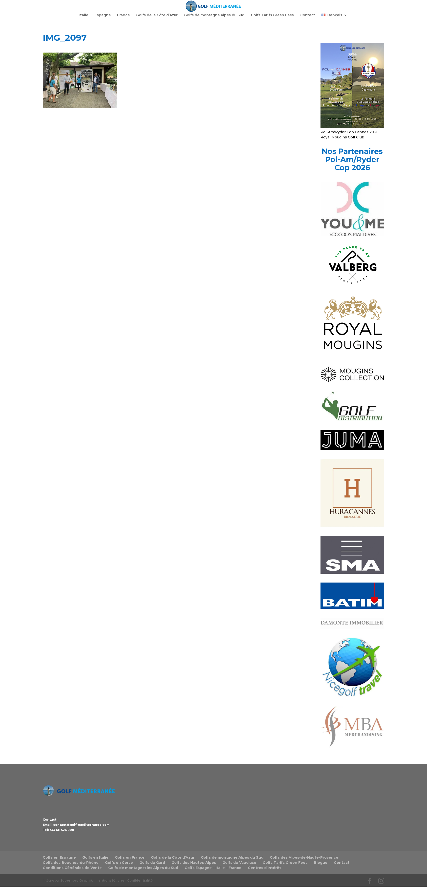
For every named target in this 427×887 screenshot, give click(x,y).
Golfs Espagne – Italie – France (213, 868)
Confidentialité (140, 880)
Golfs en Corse (119, 862)
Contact (307, 15)
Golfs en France (130, 857)
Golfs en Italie (95, 857)
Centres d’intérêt (264, 868)
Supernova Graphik (76, 880)
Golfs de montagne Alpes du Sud (214, 15)
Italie (83, 15)
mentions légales (110, 880)
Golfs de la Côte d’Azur (157, 15)
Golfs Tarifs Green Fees (272, 15)
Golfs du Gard (152, 862)
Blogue (320, 862)
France (123, 15)
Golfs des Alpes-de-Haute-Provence (304, 857)
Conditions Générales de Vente (72, 868)
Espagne (103, 15)
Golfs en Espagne (59, 857)
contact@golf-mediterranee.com (81, 825)
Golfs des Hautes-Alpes (193, 862)
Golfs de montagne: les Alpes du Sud (143, 868)
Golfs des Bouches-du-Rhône (71, 862)
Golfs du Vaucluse (239, 862)
